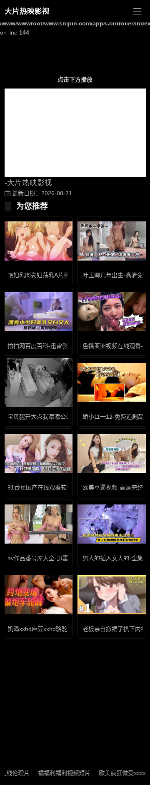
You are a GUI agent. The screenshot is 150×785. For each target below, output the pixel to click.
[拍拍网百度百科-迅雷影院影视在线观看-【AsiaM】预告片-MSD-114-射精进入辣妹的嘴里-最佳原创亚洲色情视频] (37, 311)
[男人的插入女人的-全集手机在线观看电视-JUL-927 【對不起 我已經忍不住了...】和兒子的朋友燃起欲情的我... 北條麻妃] (113, 524)
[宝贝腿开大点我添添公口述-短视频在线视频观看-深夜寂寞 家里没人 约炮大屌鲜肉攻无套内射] (37, 382)
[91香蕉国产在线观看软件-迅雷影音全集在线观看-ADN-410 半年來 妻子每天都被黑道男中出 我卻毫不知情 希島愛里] (37, 453)
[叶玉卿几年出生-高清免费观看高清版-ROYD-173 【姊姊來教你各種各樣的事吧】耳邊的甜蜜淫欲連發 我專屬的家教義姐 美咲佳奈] (113, 241)
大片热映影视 (27, 11)
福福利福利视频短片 (59, 773)
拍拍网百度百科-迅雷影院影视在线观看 (58, 346)
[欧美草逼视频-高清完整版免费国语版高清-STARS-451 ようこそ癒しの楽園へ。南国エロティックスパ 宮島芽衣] (113, 453)
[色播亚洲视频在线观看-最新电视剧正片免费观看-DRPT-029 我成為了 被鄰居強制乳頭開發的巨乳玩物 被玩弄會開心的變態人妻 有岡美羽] (113, 312)
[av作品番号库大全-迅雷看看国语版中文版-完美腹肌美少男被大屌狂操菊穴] (37, 524)
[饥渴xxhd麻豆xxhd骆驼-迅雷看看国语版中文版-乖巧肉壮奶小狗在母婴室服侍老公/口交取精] (37, 595)
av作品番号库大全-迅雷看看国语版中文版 (61, 558)
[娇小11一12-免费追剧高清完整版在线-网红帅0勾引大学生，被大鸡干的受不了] (113, 382)
